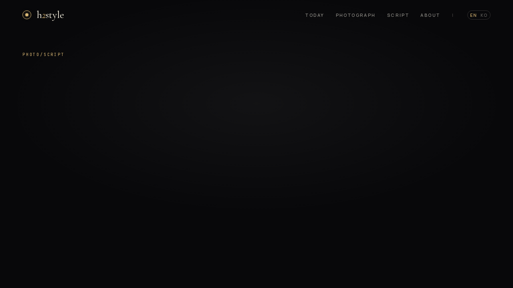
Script (398, 15)
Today (314, 15)
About (430, 15)
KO (484, 15)
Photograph (356, 15)
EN (473, 15)
